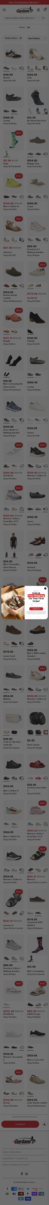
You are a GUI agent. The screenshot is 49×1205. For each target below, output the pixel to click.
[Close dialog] (45, 588)
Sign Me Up (36, 608)
